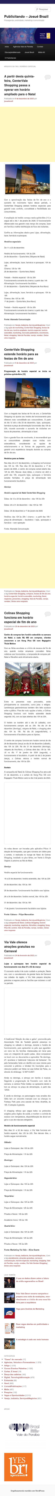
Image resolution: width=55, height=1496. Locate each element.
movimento (43, 332)
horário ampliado (20, 330)
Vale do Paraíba (23, 335)
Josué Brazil (29, 52)
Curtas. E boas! (11, 1371)
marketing (17, 332)
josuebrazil (8, 101)
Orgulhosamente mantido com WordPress (27, 1490)
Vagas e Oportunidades (14, 1395)
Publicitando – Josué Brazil (26, 16)
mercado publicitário (30, 332)
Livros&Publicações (13, 1386)
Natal (6, 335)
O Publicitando (10, 58)
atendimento (13, 1258)
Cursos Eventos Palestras (15, 1368)
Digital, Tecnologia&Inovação (17, 1377)
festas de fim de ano (42, 593)
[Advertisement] (27, 134)
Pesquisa (8, 1392)
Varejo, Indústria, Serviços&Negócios (30, 325)
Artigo (7, 1365)
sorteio (14, 927)
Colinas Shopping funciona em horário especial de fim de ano (20, 617)
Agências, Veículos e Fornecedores (19, 1362)
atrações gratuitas (26, 1258)
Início (7, 46)
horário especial (34, 330)
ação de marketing (15, 327)
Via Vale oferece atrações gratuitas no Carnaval (19, 946)
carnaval (38, 1258)
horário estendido (25, 596)
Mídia (6, 1389)
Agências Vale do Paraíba (23, 46)
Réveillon (33, 925)
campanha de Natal (16, 922)
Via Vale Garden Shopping (36, 1263)
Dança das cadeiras (12, 1374)
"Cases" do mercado (13, 1359)
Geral (6, 1383)
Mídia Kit (41, 52)
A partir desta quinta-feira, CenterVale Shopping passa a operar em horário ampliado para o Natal (20, 85)
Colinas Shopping (32, 922)
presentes (16, 598)
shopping (13, 335)
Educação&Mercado (12, 52)
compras (29, 593)
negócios (8, 598)
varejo (33, 335)
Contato (40, 46)
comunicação (9, 1260)
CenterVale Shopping (32, 327)
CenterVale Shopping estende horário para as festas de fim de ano (21, 353)
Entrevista (8, 1380)
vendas (40, 335)
